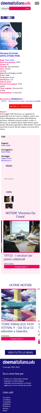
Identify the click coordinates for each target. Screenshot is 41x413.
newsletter (7, 402)
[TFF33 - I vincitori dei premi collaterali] (21, 236)
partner (6, 408)
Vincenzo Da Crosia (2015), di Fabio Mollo (10, 54)
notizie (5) (14, 106)
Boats (12, 77)
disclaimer (7, 406)
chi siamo (6, 397)
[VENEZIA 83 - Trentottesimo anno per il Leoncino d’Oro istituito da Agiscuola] (21, 305)
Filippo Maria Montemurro (6, 159)
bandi (5, 410)
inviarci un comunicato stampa (16, 379)
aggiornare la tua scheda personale (17, 385)
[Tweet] (5, 18)
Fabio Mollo (9, 60)
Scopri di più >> (22, 266)
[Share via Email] (9, 18)
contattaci (7, 400)
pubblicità (6, 404)
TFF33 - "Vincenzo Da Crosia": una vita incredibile (21, 101)
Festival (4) (26, 106)
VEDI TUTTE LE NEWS (20, 352)
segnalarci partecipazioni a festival (17, 383)
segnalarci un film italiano (14, 381)
